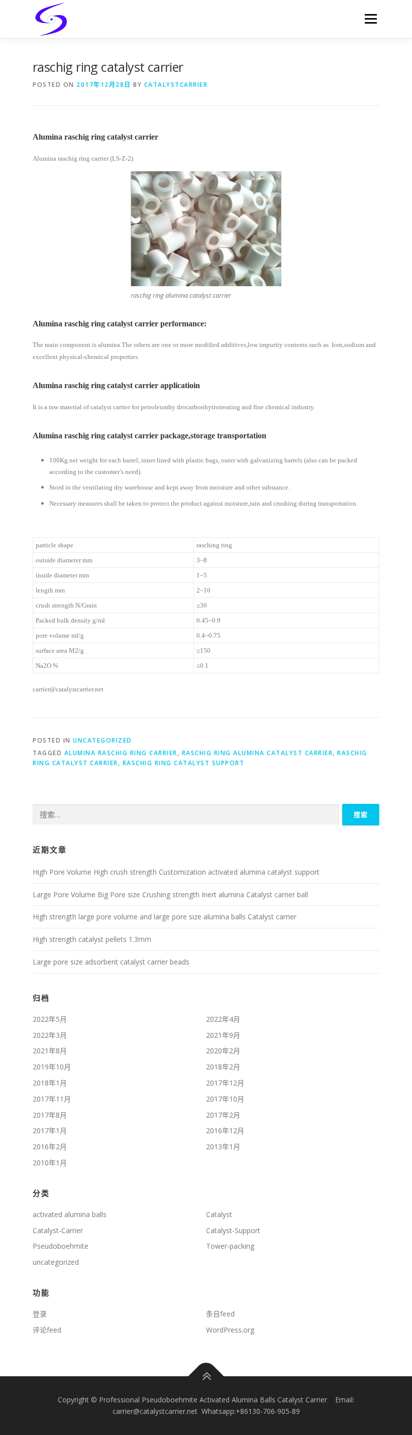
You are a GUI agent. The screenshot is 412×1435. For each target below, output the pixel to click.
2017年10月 (225, 1099)
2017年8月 (50, 1115)
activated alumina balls (70, 1214)
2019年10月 (52, 1066)
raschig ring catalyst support (184, 763)
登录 (40, 1314)
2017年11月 (52, 1099)
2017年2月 (223, 1115)
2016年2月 (50, 1146)
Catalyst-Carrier (58, 1230)
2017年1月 (50, 1130)
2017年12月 (225, 1083)
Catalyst (219, 1214)
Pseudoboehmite (60, 1246)
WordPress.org (230, 1330)
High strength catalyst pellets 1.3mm (92, 939)
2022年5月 (50, 1019)
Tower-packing (230, 1246)
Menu (370, 18)
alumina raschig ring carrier (120, 753)
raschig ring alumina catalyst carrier (257, 753)
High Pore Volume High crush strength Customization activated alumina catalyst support (176, 872)
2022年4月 (223, 1019)
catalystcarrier (176, 84)
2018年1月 (50, 1083)
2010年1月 (50, 1162)
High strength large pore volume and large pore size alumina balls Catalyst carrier (164, 916)
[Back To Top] (206, 1376)
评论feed (47, 1330)
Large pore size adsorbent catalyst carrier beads (111, 962)
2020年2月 (223, 1050)
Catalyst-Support (233, 1230)
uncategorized (102, 740)
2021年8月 (50, 1050)
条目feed (220, 1314)
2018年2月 (223, 1066)
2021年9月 (223, 1035)
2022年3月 (50, 1035)
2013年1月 (223, 1146)
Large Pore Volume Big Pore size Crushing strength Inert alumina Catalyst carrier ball (170, 894)
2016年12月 (225, 1130)
